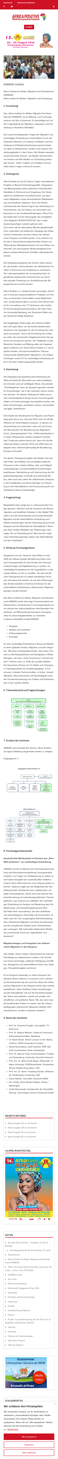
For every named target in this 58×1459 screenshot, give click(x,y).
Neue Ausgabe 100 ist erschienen (22, 1128)
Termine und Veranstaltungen (20, 1336)
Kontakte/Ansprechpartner (19, 1310)
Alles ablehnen (29, 1452)
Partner (11, 1315)
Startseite (12, 1332)
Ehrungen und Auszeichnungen (21, 1297)
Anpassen (29, 1445)
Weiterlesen (12, 1429)
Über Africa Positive (16, 1340)
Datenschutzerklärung (26, 3)
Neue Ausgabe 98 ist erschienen (22, 1137)
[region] (29, 1430)
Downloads (12, 1293)
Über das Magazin (15, 1345)
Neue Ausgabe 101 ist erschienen (22, 1123)
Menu (30, 27)
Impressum (8, 3)
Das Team (12, 1279)
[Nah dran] (55, 1404)
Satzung (11, 1327)
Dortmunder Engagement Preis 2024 (23, 1288)
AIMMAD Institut (15, 1275)
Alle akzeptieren (29, 1437)
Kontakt (11, 1306)
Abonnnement (14, 1255)
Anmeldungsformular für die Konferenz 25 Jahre (30, 1250)
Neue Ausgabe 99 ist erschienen (22, 1132)
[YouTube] (12, 7)
